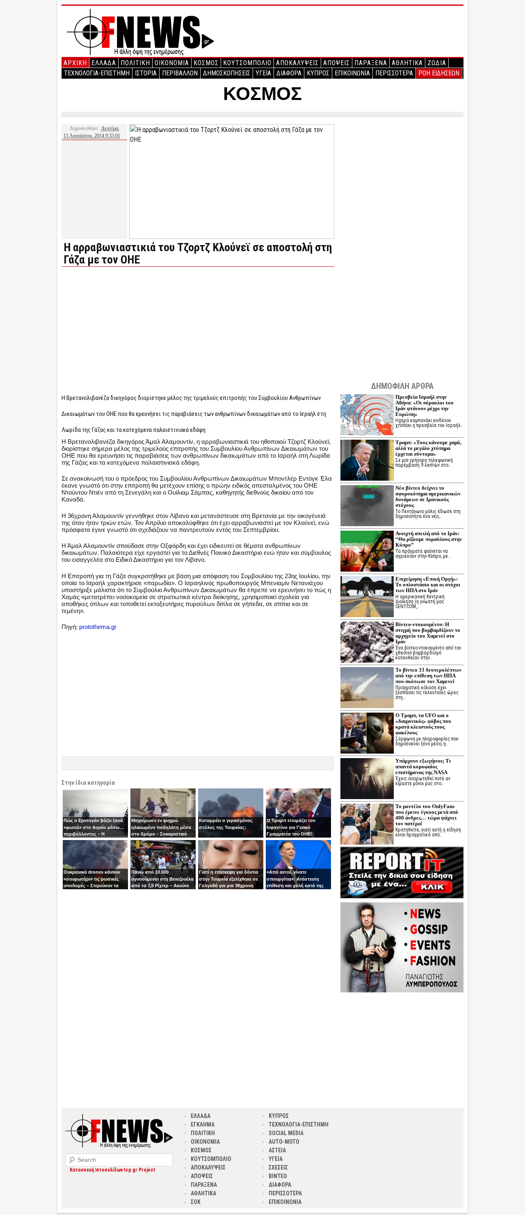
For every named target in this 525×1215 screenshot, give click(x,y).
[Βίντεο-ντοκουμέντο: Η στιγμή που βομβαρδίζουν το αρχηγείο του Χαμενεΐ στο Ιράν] (367, 643)
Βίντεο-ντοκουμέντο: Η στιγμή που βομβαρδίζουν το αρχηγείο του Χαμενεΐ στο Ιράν (427, 633)
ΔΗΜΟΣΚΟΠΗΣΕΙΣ (226, 73)
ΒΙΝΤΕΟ (278, 1176)
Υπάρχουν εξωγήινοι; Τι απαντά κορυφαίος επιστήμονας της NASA (423, 766)
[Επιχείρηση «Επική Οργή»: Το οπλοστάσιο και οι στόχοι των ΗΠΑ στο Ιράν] (367, 597)
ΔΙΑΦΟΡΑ (288, 73)
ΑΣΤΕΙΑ (277, 1150)
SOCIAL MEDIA (286, 1133)
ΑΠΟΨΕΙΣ (336, 63)
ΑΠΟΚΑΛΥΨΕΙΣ (297, 63)
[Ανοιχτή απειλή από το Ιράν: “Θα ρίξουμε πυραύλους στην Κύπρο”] (367, 552)
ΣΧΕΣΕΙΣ (278, 1167)
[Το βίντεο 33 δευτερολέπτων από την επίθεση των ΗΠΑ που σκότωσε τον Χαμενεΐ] (367, 688)
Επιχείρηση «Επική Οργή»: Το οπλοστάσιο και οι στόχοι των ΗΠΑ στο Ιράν (427, 584)
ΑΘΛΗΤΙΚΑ (407, 63)
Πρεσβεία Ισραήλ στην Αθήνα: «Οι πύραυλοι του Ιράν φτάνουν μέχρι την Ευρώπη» (424, 405)
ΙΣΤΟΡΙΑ (146, 73)
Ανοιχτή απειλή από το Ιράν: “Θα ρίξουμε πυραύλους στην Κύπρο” (428, 539)
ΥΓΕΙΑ (263, 73)
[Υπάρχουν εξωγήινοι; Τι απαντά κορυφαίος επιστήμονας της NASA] (367, 779)
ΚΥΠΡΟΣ (318, 73)
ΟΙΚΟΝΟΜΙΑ (172, 63)
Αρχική (75, 63)
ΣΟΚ (196, 1202)
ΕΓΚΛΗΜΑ (203, 1124)
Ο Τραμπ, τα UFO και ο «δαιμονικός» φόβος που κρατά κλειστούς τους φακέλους (423, 724)
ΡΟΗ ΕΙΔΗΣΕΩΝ (438, 73)
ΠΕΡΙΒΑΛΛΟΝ (180, 73)
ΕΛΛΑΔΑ (103, 63)
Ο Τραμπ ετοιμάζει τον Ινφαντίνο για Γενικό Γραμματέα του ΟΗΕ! (291, 827)
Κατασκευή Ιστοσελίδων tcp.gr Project (112, 1170)
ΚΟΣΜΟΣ (206, 63)
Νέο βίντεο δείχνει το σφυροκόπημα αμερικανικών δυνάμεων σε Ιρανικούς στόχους (428, 496)
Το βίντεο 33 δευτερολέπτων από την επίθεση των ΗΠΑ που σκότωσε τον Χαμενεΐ (428, 675)
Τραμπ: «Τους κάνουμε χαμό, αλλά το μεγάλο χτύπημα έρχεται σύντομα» (428, 448)
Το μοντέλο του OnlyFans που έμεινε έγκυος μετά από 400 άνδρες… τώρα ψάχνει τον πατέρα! (426, 815)
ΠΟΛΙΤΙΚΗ (135, 63)
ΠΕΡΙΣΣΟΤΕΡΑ (394, 73)
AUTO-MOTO (284, 1141)
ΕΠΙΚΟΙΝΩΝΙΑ (352, 73)
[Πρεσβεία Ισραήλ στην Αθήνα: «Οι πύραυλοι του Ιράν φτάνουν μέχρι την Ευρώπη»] (367, 415)
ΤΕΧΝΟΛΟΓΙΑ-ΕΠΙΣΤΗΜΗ (97, 73)
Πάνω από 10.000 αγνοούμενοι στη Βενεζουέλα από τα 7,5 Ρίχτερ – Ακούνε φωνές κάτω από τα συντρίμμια (162, 886)
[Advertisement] (130, 330)
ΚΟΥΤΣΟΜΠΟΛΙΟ (247, 63)
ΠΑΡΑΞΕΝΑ (370, 63)
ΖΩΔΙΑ (436, 63)
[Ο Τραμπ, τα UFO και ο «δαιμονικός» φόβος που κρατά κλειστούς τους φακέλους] (367, 734)
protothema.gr (97, 626)
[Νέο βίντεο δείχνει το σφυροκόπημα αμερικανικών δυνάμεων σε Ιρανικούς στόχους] (367, 506)
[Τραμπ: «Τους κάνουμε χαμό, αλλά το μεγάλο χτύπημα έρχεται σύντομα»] (367, 461)
